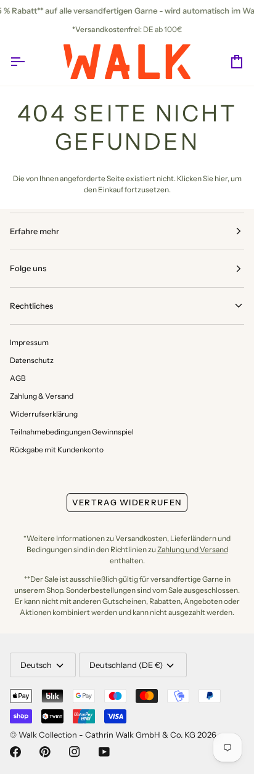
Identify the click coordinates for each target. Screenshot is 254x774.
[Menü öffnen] (28, 62)
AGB (18, 378)
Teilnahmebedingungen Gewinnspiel (72, 431)
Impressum (29, 342)
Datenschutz (32, 360)
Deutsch (36, 665)
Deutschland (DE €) (126, 665)
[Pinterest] (45, 751)
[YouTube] (104, 751)
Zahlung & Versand (41, 396)
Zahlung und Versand (192, 549)
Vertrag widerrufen (127, 502)
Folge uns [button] (28, 268)
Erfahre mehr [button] (34, 231)
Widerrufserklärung (44, 413)
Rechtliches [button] (31, 306)
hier (221, 178)
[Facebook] (15, 751)
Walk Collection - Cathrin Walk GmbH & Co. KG (106, 734)
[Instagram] (74, 751)
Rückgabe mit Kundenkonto (57, 449)
